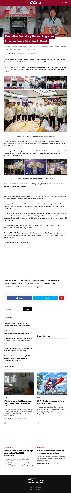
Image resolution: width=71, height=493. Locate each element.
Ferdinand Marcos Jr (34, 283)
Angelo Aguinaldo (24, 280)
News (6, 30)
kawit (17, 287)
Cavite (7, 283)
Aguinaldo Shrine (10, 280)
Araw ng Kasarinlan (54, 280)
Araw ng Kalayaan (38, 280)
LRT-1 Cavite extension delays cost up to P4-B (50, 402)
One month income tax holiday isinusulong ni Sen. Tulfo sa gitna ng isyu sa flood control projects (18, 341)
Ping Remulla (39, 287)
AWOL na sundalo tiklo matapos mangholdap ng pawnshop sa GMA (18, 403)
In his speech (8, 204)
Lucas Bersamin (27, 287)
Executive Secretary (18, 283)
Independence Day (49, 283)
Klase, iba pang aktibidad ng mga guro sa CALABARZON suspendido (18, 453)
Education (6, 447)
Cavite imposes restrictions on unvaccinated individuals (50, 452)
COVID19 (39, 447)
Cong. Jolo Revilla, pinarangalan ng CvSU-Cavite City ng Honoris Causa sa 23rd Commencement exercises (17, 358)
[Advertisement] (35, 261)
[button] (5, 3)
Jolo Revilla (8, 287)
